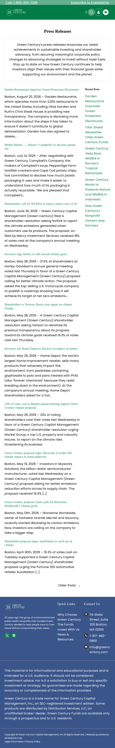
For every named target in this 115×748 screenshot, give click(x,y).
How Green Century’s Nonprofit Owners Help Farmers (95, 216)
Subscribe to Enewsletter (90, 2)
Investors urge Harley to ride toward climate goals (35, 254)
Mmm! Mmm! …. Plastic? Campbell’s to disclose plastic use (40, 146)
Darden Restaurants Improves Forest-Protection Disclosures (41, 89)
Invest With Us (68, 629)
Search (91, 12)
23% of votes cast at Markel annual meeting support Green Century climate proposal (41, 405)
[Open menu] (86, 12)
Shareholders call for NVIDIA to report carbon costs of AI (40, 203)
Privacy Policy (33, 741)
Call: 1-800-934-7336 (21, 2)
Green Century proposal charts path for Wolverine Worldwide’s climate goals (35, 503)
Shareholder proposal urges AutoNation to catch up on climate (38, 543)
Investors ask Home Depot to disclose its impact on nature (40, 348)
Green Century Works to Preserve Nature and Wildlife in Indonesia (97, 189)
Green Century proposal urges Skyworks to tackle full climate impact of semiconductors (38, 454)
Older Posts (69, 585)
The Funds (65, 624)
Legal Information (14, 741)
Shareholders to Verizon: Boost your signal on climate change (38, 306)
